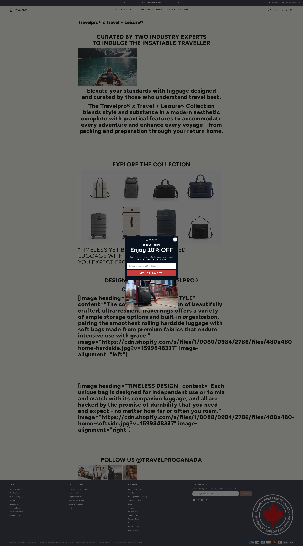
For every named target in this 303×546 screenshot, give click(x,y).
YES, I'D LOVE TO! (151, 273)
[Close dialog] (175, 239)
